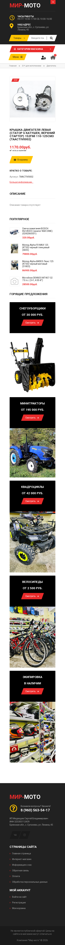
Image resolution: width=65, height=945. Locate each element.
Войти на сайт (19, 897)
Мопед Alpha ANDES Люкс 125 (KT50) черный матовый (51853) (37, 264)
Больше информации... (21, 182)
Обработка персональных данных (29, 882)
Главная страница (21, 853)
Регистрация (19, 902)
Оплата (16, 876)
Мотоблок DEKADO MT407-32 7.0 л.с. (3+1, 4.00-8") (37, 278)
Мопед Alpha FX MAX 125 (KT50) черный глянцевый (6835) (35, 247)
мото (25, 5)
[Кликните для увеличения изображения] (32, 99)
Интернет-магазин (21, 859)
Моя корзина (19, 908)
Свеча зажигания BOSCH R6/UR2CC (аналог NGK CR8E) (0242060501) (37, 231)
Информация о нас (22, 865)
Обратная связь (20, 870)
